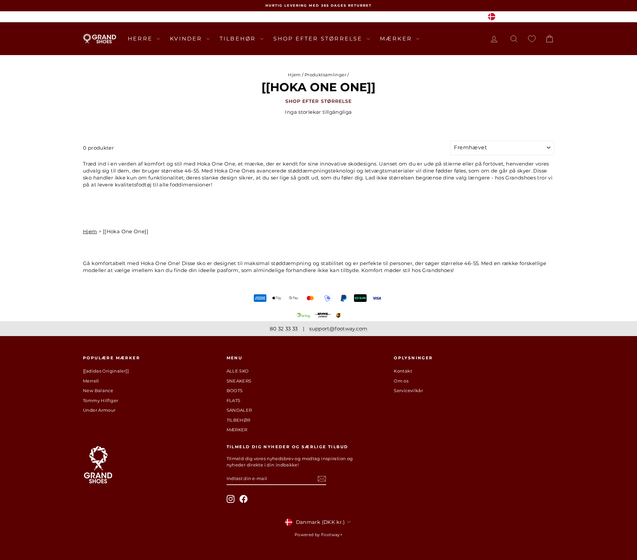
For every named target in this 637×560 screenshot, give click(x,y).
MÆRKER (397, 38)
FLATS (234, 400)
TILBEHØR (239, 38)
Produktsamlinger (325, 74)
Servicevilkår (408, 390)
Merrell (91, 381)
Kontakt (403, 371)
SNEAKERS (239, 381)
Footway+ (331, 534)
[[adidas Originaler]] (106, 371)
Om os (401, 381)
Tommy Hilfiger (100, 400)
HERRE (141, 38)
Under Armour (99, 410)
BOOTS (235, 390)
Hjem (294, 74)
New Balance (98, 390)
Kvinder (187, 38)
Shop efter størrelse (319, 38)
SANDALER (239, 410)
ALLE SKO (238, 371)
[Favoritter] (531, 39)
